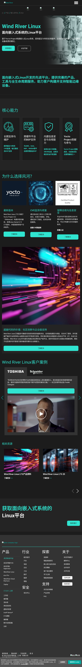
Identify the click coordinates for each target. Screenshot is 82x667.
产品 (7, 13)
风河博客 (47, 567)
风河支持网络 (48, 589)
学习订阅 (47, 574)
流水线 (6, 602)
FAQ (45, 596)
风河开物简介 (68, 557)
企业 (25, 567)
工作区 (6, 595)
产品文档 (47, 593)
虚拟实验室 (7, 609)
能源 (25, 578)
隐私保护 (14, 653)
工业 (25, 571)
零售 (25, 581)
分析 (5, 626)
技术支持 (67, 578)
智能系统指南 (48, 578)
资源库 (46, 557)
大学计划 (67, 571)
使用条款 (5, 653)
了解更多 (14, 234)
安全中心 (27, 593)
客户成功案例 (48, 571)
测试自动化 (7, 606)
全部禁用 (62, 662)
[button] (79, 398)
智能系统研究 (48, 561)
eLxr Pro (6, 575)
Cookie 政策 (24, 664)
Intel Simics (8, 613)
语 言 (31, 653)
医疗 (25, 574)
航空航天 (27, 557)
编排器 (6, 619)
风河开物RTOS (8, 563)
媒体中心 (67, 561)
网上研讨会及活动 (50, 564)
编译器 (6, 599)
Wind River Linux (9, 572)
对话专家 (24, 48)
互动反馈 (23, 653)
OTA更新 (7, 616)
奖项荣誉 (67, 564)
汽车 (25, 561)
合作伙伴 (67, 567)
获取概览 (8, 48)
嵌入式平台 (14, 13)
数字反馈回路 (8, 623)
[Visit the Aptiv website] (41, 543)
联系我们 (73, 523)
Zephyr (6, 584)
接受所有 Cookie (74, 662)
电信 (25, 564)
